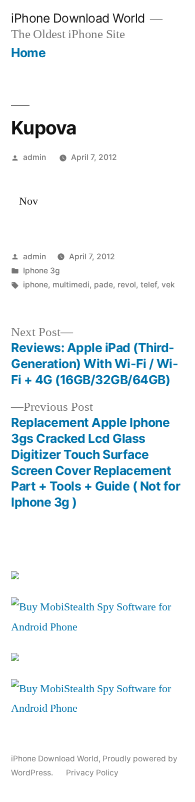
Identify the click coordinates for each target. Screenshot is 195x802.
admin (34, 157)
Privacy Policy (92, 772)
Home (28, 52)
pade (103, 284)
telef (148, 284)
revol (127, 284)
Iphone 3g (41, 270)
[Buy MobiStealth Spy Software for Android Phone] (97, 627)
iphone (35, 284)
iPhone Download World (78, 18)
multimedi (71, 284)
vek (168, 284)
